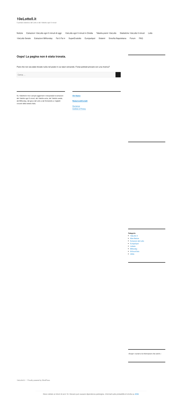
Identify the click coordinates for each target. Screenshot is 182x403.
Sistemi (102, 38)
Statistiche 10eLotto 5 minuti (132, 33)
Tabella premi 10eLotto (106, 33)
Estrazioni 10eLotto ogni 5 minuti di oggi (44, 33)
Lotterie (132, 246)
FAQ (141, 38)
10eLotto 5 (134, 236)
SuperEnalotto (75, 38)
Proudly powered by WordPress (38, 380)
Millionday (133, 249)
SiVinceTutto (134, 251)
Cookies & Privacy (79, 108)
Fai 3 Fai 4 (60, 38)
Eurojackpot (90, 38)
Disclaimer (76, 106)
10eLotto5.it (26, 18)
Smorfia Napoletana (117, 38)
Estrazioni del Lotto (137, 241)
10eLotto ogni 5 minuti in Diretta (79, 33)
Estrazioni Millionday (43, 38)
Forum (132, 38)
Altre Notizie (134, 238)
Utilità (132, 254)
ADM (137, 394)
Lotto (150, 33)
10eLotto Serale (24, 38)
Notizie (20, 33)
